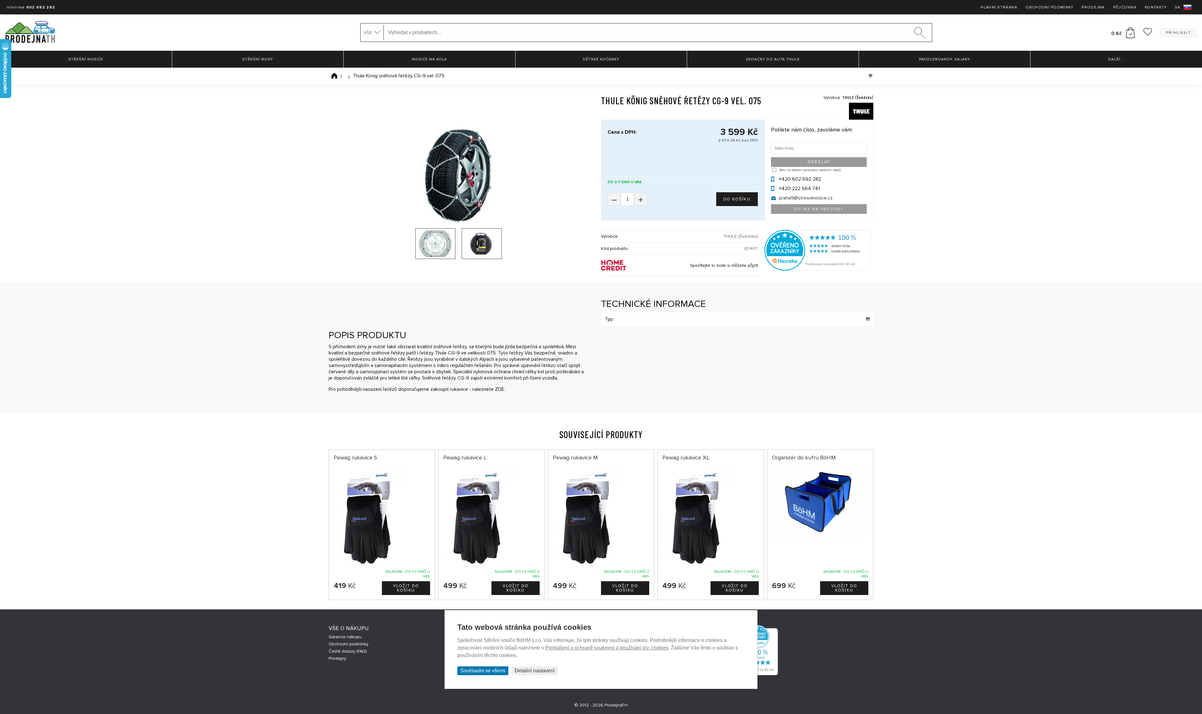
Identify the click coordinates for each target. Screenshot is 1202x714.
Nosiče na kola (429, 59)
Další (1116, 59)
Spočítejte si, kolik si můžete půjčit (724, 265)
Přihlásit (1178, 32)
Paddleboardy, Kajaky (944, 59)
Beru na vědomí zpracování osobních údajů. (810, 170)
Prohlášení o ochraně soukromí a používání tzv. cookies (606, 647)
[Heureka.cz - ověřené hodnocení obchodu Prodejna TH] (757, 673)
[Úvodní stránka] (334, 76)
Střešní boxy (257, 59)
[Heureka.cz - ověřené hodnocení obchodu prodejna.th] (817, 269)
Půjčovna (1125, 7)
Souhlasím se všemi (482, 670)
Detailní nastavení (535, 670)
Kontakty (1156, 7)
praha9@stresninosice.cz (806, 198)
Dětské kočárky (601, 59)
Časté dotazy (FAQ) (348, 651)
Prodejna (1093, 7)
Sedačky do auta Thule (773, 59)
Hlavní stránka (998, 7)
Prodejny (337, 658)
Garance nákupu (345, 636)
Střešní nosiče (85, 59)
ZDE (499, 389)
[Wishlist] (1147, 34)
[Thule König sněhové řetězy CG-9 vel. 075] (458, 175)
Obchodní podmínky (1049, 7)
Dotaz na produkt (819, 209)
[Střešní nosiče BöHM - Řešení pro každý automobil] (30, 32)
